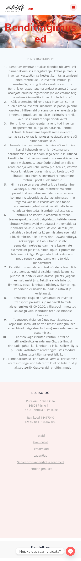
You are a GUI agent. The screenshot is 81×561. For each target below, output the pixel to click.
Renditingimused (41, 469)
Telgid (40, 436)
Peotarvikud (40, 449)
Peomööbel (40, 442)
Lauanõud (41, 455)
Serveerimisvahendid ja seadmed (40, 462)
